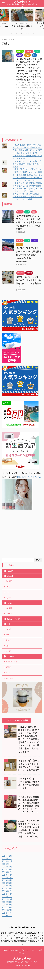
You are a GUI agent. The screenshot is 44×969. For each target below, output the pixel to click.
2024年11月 (7, 864)
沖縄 (31, 106)
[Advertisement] (22, 534)
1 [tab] (11, 34)
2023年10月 (7, 877)
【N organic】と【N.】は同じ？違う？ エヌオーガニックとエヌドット (27, 164)
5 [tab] (21, 34)
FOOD (10, 603)
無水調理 (9, 581)
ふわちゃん (31, 85)
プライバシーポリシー (28, 950)
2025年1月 (6, 858)
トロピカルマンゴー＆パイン (28, 95)
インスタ (33, 88)
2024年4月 (7, 869)
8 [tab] (29, 34)
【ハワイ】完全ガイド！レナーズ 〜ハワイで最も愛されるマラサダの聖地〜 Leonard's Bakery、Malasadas (28, 255)
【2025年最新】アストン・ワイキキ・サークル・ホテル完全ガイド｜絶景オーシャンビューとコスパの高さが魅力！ (29, 222)
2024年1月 (6, 872)
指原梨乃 (21, 106)
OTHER (10, 656)
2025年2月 (7, 856)
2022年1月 (6, 913)
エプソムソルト (12, 661)
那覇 (17, 108)
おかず (8, 586)
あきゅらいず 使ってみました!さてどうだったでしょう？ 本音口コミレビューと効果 (27, 197)
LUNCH (9, 608)
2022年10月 (7, 899)
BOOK (8, 667)
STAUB (10, 576)
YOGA (8, 673)
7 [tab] (26, 34)
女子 (20, 103)
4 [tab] (19, 34)
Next (41, 21)
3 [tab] (16, 34)
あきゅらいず (13, 619)
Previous (2, 21)
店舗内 (30, 103)
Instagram (14, 950)
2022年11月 (7, 896)
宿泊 (7, 646)
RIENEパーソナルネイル (29, 477)
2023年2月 (7, 888)
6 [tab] (24, 34)
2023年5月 (7, 883)
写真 (29, 100)
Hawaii (8, 629)
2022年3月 (7, 907)
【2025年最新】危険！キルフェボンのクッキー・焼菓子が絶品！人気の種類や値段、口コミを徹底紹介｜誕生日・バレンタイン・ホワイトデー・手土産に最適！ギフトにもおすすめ (28, 739)
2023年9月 (7, 880)
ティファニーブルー (30, 93)
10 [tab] (33, 34)
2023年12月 (7, 875)
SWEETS (9, 613)
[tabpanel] (22, 20)
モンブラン (33, 98)
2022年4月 (7, 904)
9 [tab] (31, 34)
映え (27, 106)
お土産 (33, 83)
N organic (9, 678)
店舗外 (36, 103)
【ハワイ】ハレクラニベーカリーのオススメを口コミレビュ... (22, 26)
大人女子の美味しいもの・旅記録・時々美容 (22, 962)
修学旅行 (23, 100)
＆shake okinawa (33, 108)
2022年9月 (7, 902)
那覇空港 (23, 108)
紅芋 (38, 106)
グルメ (8, 640)
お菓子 (8, 598)
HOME (10, 571)
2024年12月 (7, 861)
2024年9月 (7, 866)
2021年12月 (7, 915)
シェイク (26, 90)
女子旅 (25, 103)
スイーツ (34, 90)
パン (7, 592)
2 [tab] (14, 34)
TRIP (9, 624)
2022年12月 (7, 894)
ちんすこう (22, 85)
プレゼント (24, 98)
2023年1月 (6, 891)
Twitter (5, 950)
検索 (38, 559)
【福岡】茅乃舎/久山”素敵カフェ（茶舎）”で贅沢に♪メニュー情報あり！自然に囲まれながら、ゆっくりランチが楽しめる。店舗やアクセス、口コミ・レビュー (27, 175)
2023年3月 (7, 885)
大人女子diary (22, 1)
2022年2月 (7, 910)
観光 (7, 634)
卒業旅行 (35, 100)
